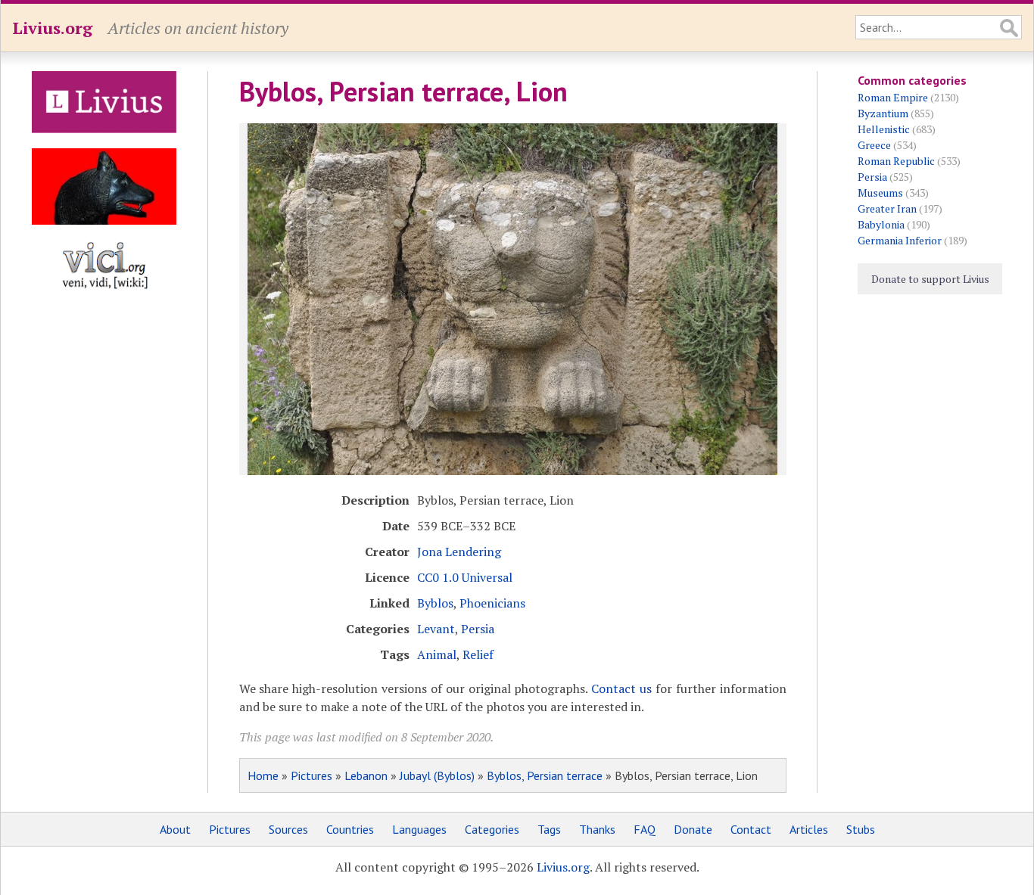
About (175, 829)
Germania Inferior (900, 240)
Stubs (860, 829)
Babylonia (881, 224)
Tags (549, 829)
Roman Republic (896, 161)
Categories (492, 829)
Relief (478, 654)
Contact (750, 829)
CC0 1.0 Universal (464, 577)
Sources (288, 829)
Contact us (621, 688)
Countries (350, 829)
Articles (809, 829)
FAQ (645, 829)
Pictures (311, 775)
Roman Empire (893, 97)
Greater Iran (887, 208)
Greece (874, 145)
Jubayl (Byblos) (437, 775)
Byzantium (883, 113)
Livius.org (52, 28)
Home (263, 775)
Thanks (597, 829)
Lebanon (366, 775)
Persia (477, 628)
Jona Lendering (459, 551)
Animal (436, 654)
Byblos (435, 603)
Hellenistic (884, 129)
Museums (880, 192)
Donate (693, 829)
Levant (436, 628)
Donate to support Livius (930, 279)
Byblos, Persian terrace (545, 775)
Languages (419, 829)
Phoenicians (492, 603)
